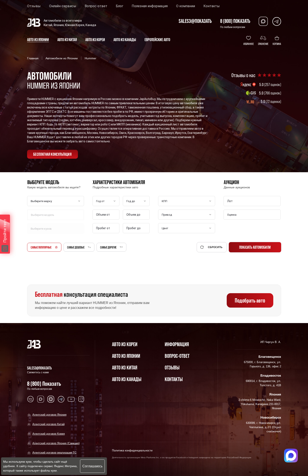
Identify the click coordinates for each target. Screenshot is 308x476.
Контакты (211, 6)
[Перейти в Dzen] (50, 399)
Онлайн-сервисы (62, 6)
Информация (177, 344)
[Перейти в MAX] (40, 399)
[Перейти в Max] (263, 21)
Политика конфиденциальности (132, 450)
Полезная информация (150, 6)
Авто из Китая (124, 367)
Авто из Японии (126, 356)
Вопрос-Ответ (177, 356)
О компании (185, 6)
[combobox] (252, 214)
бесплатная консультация (52, 154)
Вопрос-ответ (96, 6)
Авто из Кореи (124, 344)
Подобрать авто (250, 300)
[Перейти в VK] (30, 399)
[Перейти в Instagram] (81, 399)
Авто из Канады (126, 379)
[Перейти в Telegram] (276, 21)
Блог (119, 6)
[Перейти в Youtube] (71, 399)
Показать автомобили (255, 247)
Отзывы (34, 6)
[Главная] (34, 344)
